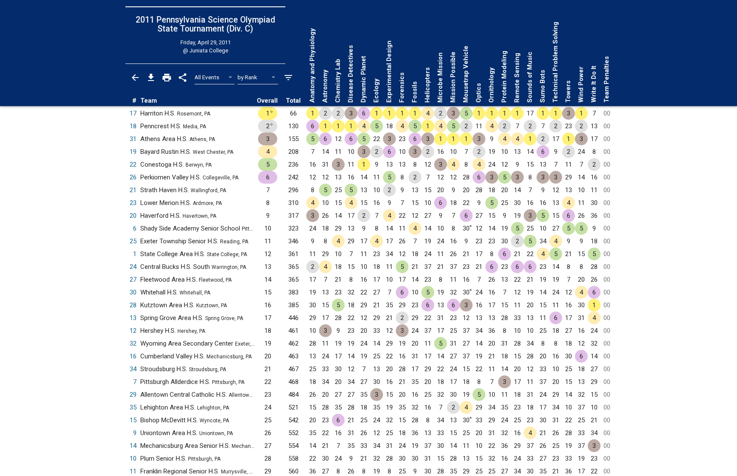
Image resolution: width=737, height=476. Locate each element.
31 (133, 139)
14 (133, 446)
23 (133, 203)
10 (133, 458)
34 (133, 369)
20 (133, 215)
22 (133, 164)
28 (133, 305)
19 (133, 152)
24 (133, 267)
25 (133, 241)
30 (133, 292)
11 (133, 471)
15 (133, 420)
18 (133, 126)
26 (133, 177)
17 (133, 113)
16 (133, 356)
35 (133, 407)
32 (133, 343)
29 (133, 394)
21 (133, 190)
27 (133, 279)
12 (133, 331)
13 (133, 318)
